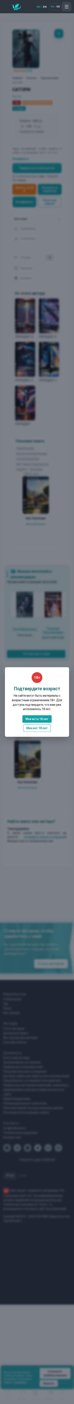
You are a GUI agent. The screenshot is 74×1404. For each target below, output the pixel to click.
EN (45, 6)
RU (38, 6)
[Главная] (16, 6)
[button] (66, 6)
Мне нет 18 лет (37, 728)
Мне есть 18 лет (37, 719)
